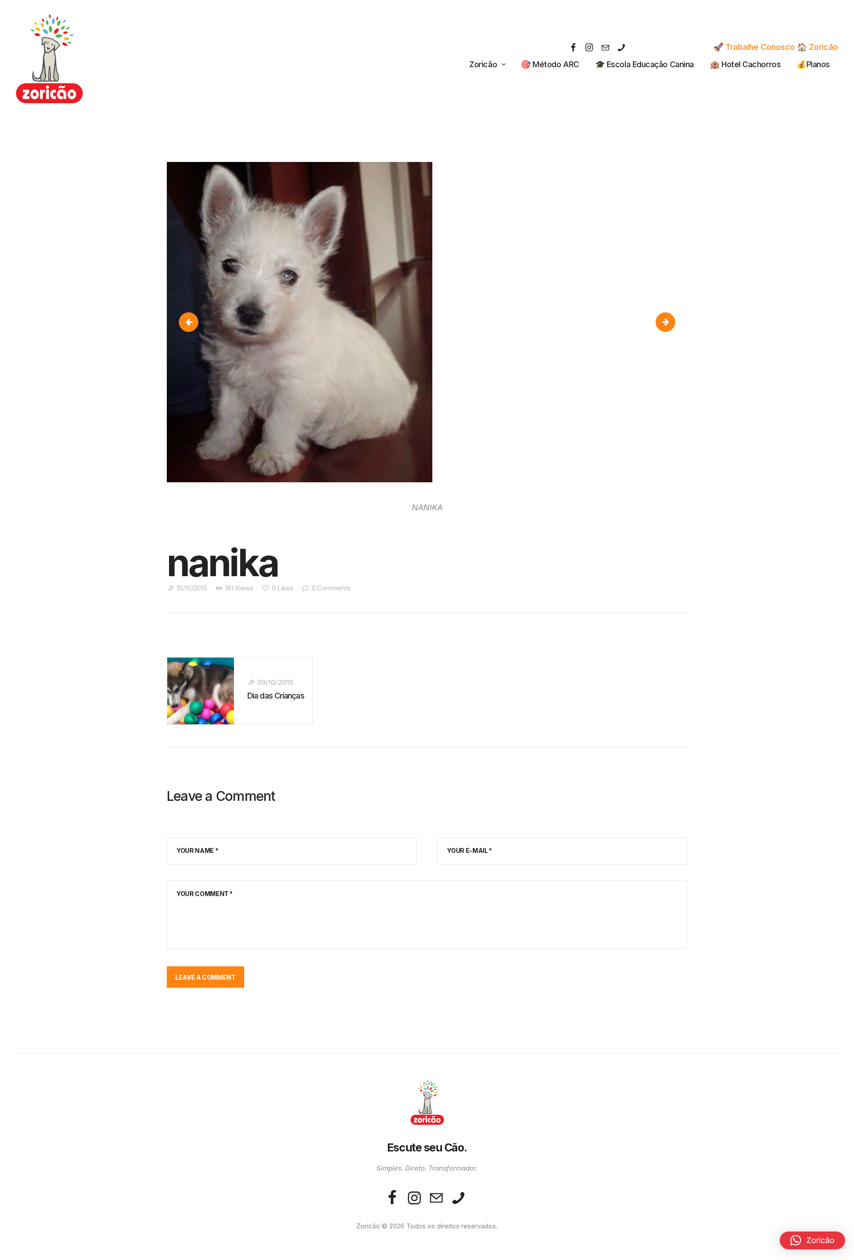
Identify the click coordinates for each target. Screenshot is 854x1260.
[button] (812, 1240)
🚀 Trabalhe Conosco (754, 47)
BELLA (671, 322)
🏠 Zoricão (817, 47)
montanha (191, 322)
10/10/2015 (192, 588)
